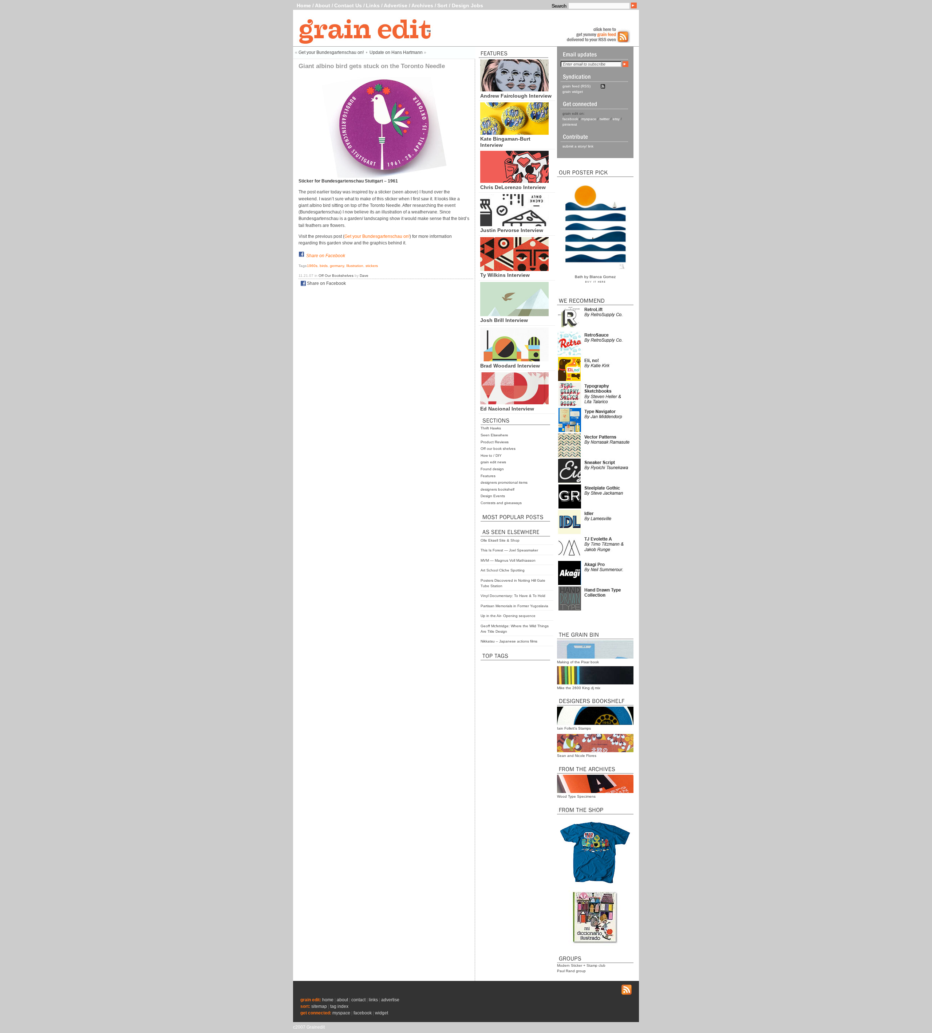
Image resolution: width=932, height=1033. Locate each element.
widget (381, 1013)
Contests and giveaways (501, 503)
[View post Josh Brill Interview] (514, 314)
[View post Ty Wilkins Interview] (514, 269)
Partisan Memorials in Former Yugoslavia (514, 606)
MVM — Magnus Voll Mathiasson (508, 560)
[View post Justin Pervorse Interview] (514, 224)
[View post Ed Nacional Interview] (514, 402)
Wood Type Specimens (576, 796)
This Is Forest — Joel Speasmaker (509, 550)
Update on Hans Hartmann (396, 52)
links (373, 999)
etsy (616, 119)
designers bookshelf (497, 489)
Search (559, 6)
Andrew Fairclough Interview (516, 96)
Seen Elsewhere (494, 435)
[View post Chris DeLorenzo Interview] (514, 181)
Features (488, 476)
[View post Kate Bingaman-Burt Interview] (514, 133)
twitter (604, 119)
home (327, 999)
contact (358, 999)
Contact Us (348, 5)
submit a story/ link (577, 146)
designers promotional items (504, 482)
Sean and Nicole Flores (576, 756)
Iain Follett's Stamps (574, 728)
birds (324, 266)
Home (304, 5)
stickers (372, 266)
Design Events (493, 496)
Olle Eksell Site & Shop (500, 540)
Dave (364, 276)
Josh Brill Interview (504, 320)
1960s (312, 266)
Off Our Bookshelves (336, 276)
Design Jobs (467, 5)
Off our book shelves (498, 449)
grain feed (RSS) (576, 86)
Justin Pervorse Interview (511, 230)
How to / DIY (491, 455)
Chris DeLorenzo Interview (513, 187)
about (342, 999)
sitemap (319, 1006)
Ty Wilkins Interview (505, 275)
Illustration (354, 266)
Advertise (395, 5)
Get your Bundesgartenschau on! (331, 52)
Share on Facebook (325, 255)
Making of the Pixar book (578, 662)
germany (337, 266)
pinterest (569, 124)
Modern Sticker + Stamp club (581, 965)
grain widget (572, 92)
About (322, 5)
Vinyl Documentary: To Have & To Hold (513, 596)
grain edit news (493, 462)
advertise (390, 999)
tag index (339, 1006)
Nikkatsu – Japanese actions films (509, 641)
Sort (442, 5)
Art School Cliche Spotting (503, 570)
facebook (570, 119)
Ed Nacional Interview (507, 409)
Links (373, 5)
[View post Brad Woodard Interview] (514, 359)
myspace (588, 119)
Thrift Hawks (491, 428)
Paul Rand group (571, 971)
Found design (492, 469)
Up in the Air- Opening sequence (508, 616)
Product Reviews (495, 442)
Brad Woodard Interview (510, 366)
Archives (422, 5)
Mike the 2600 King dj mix (578, 688)
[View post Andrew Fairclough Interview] (514, 90)
